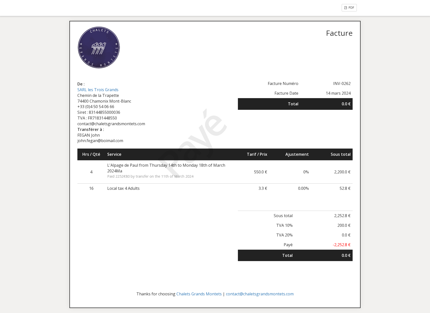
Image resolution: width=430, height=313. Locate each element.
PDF (351, 7)
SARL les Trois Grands (97, 89)
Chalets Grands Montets (199, 294)
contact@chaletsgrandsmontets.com (260, 294)
